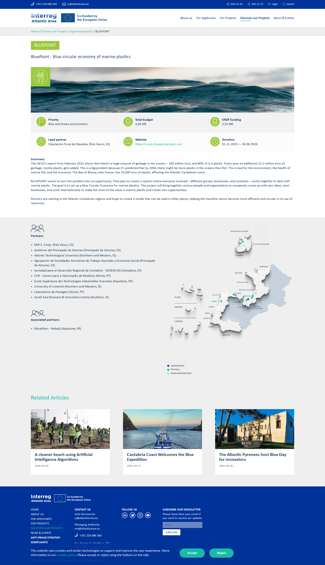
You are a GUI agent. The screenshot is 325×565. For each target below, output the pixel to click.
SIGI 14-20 (237, 4)
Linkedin (125, 515)
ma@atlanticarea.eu (87, 528)
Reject (221, 553)
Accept (192, 553)
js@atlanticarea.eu (78, 4)
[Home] (69, 17)
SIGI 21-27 (257, 4)
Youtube (148, 515)
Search (290, 4)
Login (275, 4)
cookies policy (66, 555)
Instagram (140, 515)
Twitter (132, 515)
